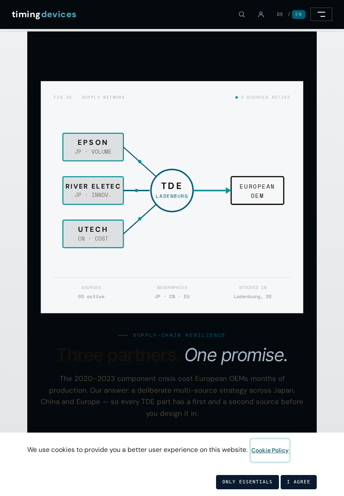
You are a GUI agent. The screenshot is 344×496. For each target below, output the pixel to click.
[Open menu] (321, 14)
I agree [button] (298, 482)
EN (298, 14)
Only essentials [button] (247, 482)
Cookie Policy (270, 450)
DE (280, 14)
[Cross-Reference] (241, 14)
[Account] (261, 14)
